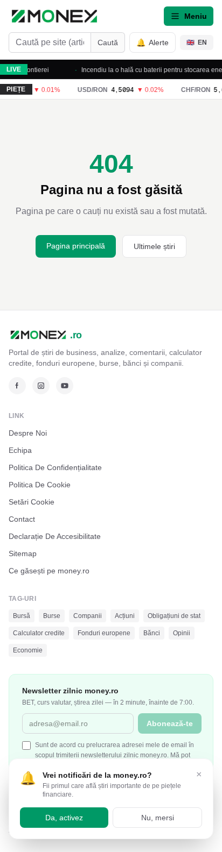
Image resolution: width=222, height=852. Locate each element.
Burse (51, 616)
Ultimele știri (154, 246)
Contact (22, 519)
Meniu (195, 16)
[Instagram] (41, 385)
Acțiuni (125, 616)
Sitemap (23, 553)
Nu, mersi (157, 817)
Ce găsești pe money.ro (49, 570)
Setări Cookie (31, 502)
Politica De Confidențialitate (55, 467)
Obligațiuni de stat (174, 616)
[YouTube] (64, 385)
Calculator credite (39, 633)
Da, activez (64, 817)
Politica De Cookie (40, 484)
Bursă (21, 616)
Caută (108, 42)
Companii (87, 616)
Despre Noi (28, 433)
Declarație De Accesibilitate (55, 536)
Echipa (20, 450)
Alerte (152, 42)
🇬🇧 (196, 42)
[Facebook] (17, 385)
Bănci (151, 633)
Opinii (181, 633)
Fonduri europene (104, 633)
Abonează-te (170, 723)
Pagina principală (75, 246)
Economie (28, 650)
